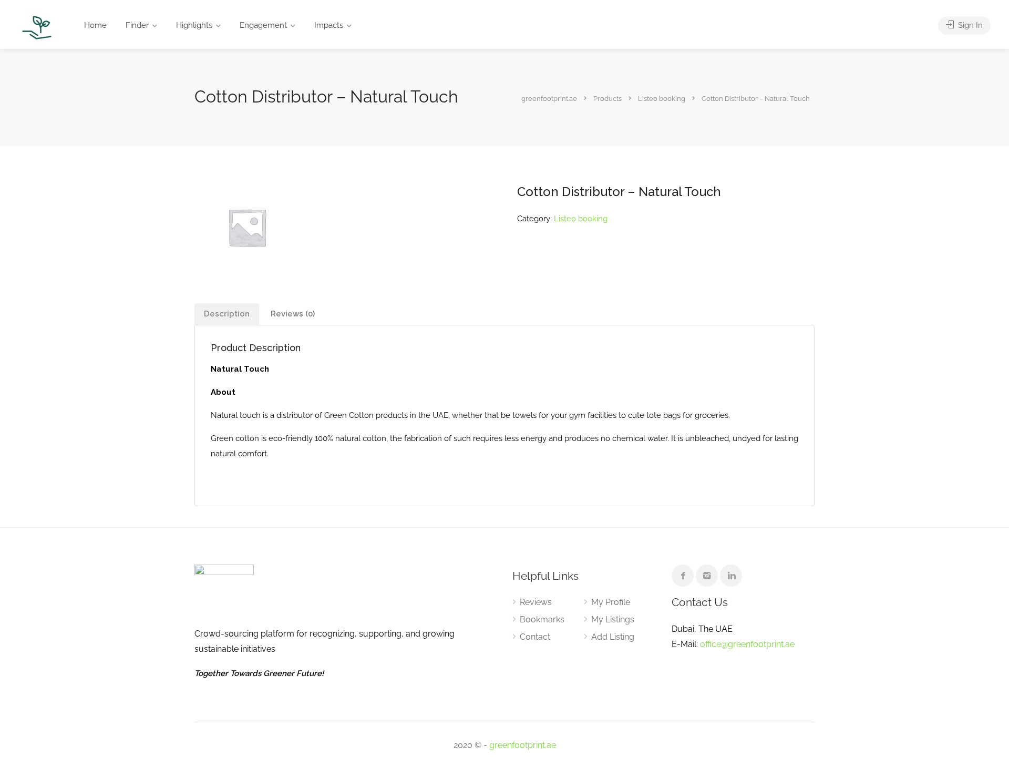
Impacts (328, 25)
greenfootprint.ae (522, 745)
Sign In (969, 25)
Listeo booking (581, 218)
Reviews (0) (293, 314)
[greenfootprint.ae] (37, 27)
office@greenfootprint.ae (747, 644)
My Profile (610, 602)
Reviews (536, 602)
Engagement (263, 25)
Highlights (194, 25)
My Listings (612, 619)
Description (227, 314)
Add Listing (612, 637)
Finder (137, 25)
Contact (535, 637)
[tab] (226, 314)
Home (95, 25)
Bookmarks (542, 619)
